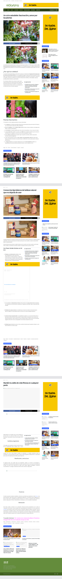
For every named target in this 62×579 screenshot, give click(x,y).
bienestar (30, 521)
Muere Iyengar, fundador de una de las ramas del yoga (53, 228)
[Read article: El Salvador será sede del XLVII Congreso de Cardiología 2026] (9, 170)
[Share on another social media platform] (39, 43)
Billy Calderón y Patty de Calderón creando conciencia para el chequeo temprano (53, 50)
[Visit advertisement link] (41, 5)
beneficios (26, 521)
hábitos (9, 453)
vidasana (22, 523)
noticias (37, 521)
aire (6, 147)
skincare (5, 340)
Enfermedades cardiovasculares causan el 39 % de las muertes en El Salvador (46, 70)
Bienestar (7, 12)
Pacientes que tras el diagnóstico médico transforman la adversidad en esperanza (45, 80)
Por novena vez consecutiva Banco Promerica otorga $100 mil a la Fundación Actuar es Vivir (21, 519)
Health (44, 455)
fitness (36, 496)
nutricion (5, 523)
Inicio (4, 12)
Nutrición (5, 160)
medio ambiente (13, 147)
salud (13, 523)
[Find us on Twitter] (56, 573)
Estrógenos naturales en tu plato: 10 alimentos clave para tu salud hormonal (34, 175)
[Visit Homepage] (11, 5)
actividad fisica (8, 521)
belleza (22, 521)
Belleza (7, 187)
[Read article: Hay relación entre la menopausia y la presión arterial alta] (46, 86)
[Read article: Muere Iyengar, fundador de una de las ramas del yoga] (45, 229)
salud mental (17, 523)
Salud (24, 160)
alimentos (18, 521)
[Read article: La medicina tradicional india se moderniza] (45, 418)
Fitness (7, 380)
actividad (5, 509)
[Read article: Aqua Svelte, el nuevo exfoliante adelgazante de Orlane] (45, 56)
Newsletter (12, 0)
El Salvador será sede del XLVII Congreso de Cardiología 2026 (8, 175)
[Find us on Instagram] (57, 573)
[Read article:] (45, 423)
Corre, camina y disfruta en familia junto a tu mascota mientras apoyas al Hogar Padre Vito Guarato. (32, 443)
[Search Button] (57, 10)
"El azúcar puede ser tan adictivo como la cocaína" (52, 422)
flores (9, 147)
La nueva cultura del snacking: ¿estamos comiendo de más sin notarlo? (54, 91)
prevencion (9, 523)
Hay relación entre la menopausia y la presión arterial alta (45, 91)
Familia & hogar (6, 546)
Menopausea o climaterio (33, 171)
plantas (22, 147)
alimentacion (14, 521)
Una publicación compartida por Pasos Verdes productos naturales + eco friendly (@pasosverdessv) (19, 299)
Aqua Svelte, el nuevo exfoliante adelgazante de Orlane (52, 55)
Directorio (20, 0)
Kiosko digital (17, 0)
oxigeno (18, 147)
